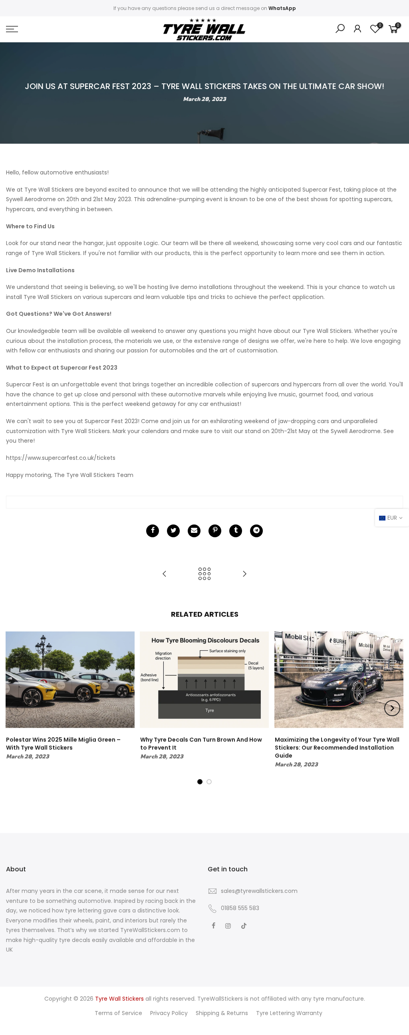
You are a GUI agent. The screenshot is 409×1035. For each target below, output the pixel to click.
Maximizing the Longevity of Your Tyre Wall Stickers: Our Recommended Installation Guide (337, 748)
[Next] (392, 708)
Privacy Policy (169, 1013)
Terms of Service (118, 1013)
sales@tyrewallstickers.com (259, 891)
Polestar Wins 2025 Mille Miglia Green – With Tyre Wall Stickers (63, 744)
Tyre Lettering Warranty (289, 1013)
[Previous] (17, 708)
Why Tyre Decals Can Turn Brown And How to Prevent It (201, 744)
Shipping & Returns (222, 1013)
